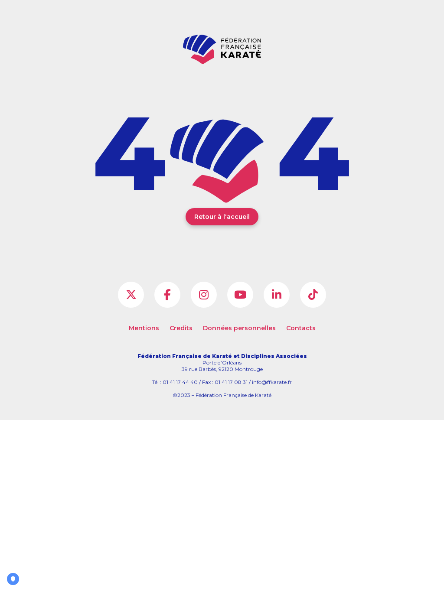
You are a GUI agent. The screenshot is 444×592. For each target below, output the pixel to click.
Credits (181, 328)
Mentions (144, 328)
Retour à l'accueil (222, 217)
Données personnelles (239, 328)
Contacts (301, 328)
